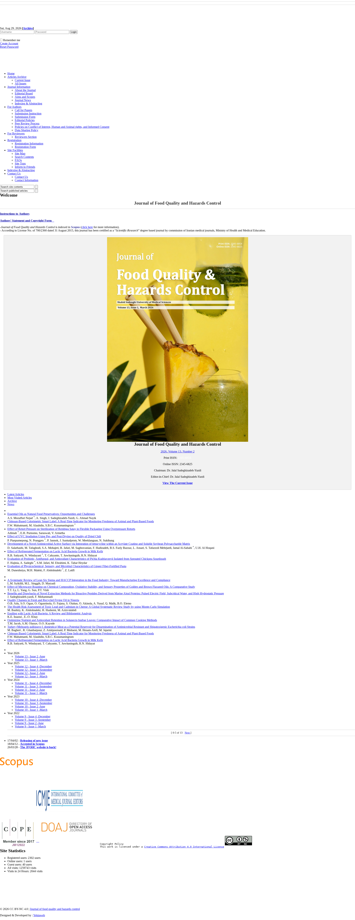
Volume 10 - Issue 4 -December (33, 699)
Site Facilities (15, 150)
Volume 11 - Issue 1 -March (31, 693)
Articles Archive (16, 76)
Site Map (20, 153)
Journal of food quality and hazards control (55, 909)
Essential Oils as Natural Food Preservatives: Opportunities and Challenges (51, 513)
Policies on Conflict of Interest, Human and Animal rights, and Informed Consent (62, 126)
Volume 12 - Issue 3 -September (33, 669)
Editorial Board (24, 93)
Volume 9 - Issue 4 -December (32, 716)
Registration (14, 140)
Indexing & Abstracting (28, 103)
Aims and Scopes (25, 96)
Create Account (9, 43)
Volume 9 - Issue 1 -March (30, 726)
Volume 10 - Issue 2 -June (30, 706)
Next (187, 732)
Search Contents (24, 156)
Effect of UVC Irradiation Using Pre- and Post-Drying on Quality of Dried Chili (54, 536)
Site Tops (20, 163)
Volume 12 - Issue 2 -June (30, 673)
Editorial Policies (25, 120)
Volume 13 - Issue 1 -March (31, 659)
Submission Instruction (28, 113)
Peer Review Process (27, 123)
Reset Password (9, 46)
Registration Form (25, 146)
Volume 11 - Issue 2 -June (30, 689)
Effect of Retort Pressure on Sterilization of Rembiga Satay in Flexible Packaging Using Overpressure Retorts (71, 529)
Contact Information (26, 180)
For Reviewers (16, 133)
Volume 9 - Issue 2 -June (29, 723)
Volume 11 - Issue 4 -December (33, 683)
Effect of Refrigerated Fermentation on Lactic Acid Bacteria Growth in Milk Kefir (55, 551)
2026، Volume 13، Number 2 (178, 451)
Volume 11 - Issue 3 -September (33, 686)
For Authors (14, 106)
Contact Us (14, 173)
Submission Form (25, 116)
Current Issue (22, 80)
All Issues (20, 83)
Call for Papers (23, 110)
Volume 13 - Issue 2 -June (30, 656)
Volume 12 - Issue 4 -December (33, 666)
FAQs (18, 160)
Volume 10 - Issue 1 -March (31, 709)
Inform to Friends (25, 166)
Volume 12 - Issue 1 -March (31, 676)
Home (11, 73)
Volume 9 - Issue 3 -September (33, 719)
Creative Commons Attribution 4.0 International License (184, 846)
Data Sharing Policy (26, 130)
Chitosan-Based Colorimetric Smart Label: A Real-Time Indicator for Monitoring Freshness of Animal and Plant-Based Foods (80, 521)
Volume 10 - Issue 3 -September (33, 703)
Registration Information (29, 143)
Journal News (23, 100)
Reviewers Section (26, 136)
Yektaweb (39, 915)
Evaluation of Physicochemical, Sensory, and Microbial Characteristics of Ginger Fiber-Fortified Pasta (66, 566)
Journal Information (18, 86)
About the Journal (25, 90)
